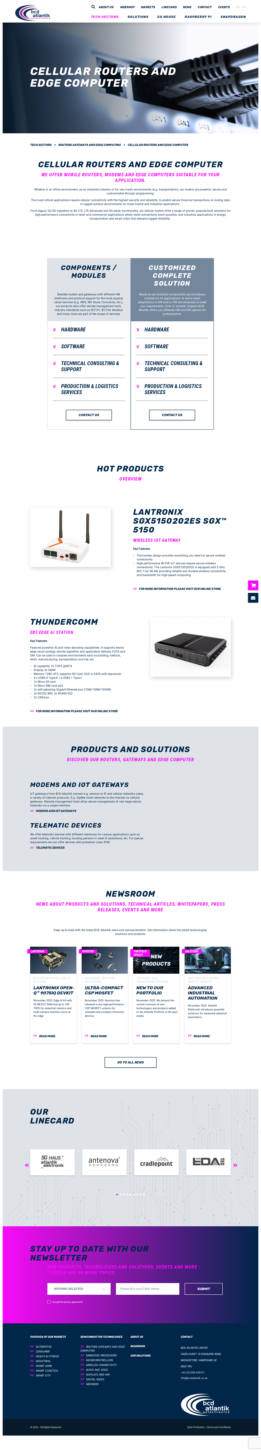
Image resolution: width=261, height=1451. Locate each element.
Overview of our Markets (48, 1336)
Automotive (43, 1346)
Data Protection (196, 1427)
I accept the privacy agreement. (67, 1302)
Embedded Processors (101, 1355)
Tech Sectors (41, 145)
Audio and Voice (97, 1369)
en (244, 7)
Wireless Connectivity (101, 1365)
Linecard (169, 7)
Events (224, 7)
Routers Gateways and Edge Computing (89, 145)
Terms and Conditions (219, 1427)
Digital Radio (95, 1379)
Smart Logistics (47, 1370)
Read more (47, 1036)
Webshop (127, 7)
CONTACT (187, 1336)
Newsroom (137, 1346)
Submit (203, 1289)
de (238, 7)
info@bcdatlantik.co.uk (194, 1377)
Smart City (43, 1375)
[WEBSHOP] (254, 585)
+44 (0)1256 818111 (192, 1372)
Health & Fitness (47, 1356)
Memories (92, 1384)
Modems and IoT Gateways (56, 811)
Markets (148, 7)
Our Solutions (140, 1355)
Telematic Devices (50, 847)
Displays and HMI (98, 1374)
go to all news (130, 1062)
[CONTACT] (254, 598)
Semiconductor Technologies (101, 1336)
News (187, 7)
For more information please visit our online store (180, 589)
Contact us (89, 415)
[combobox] (79, 1289)
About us (106, 7)
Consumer (43, 1351)
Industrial (43, 1361)
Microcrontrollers (99, 1360)
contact (205, 7)
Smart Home (44, 1366)
